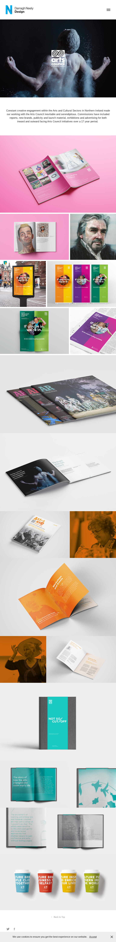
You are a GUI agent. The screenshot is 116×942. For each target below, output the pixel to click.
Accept (93, 937)
